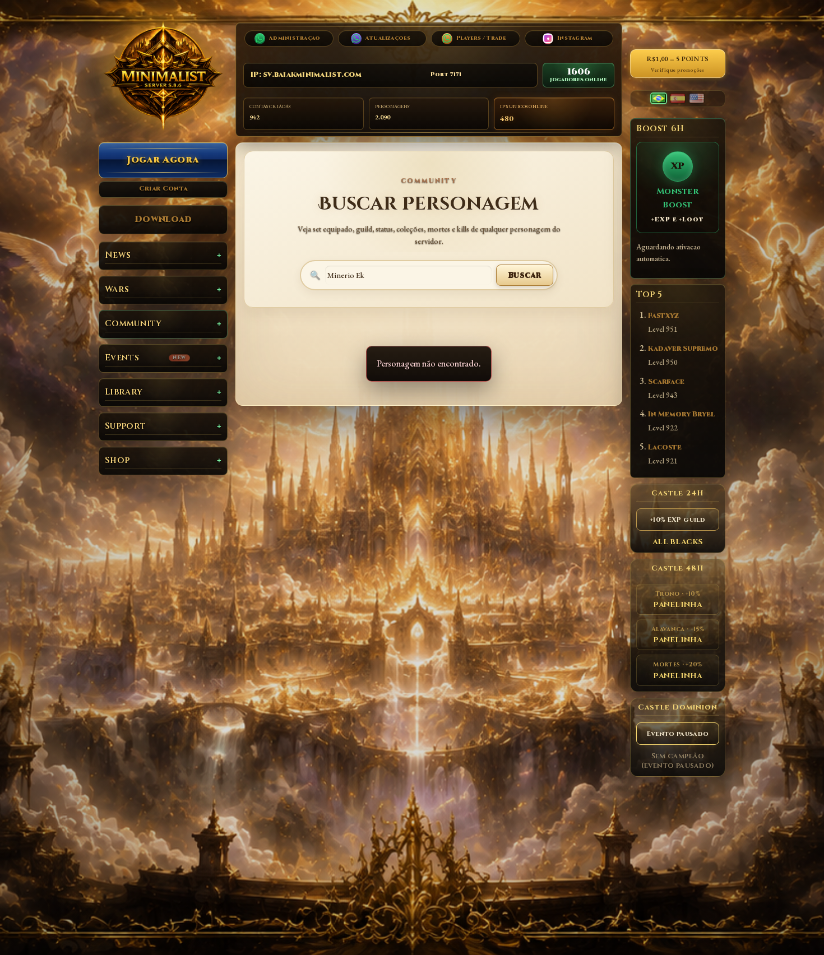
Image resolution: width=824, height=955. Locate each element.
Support (125, 426)
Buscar (524, 275)
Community (133, 324)
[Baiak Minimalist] (163, 76)
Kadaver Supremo (683, 349)
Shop (117, 460)
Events (146, 358)
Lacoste (665, 447)
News (118, 255)
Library (123, 392)
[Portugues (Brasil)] (658, 98)
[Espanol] (677, 98)
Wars (117, 289)
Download (163, 219)
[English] (696, 98)
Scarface (666, 382)
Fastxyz (663, 316)
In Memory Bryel (681, 414)
